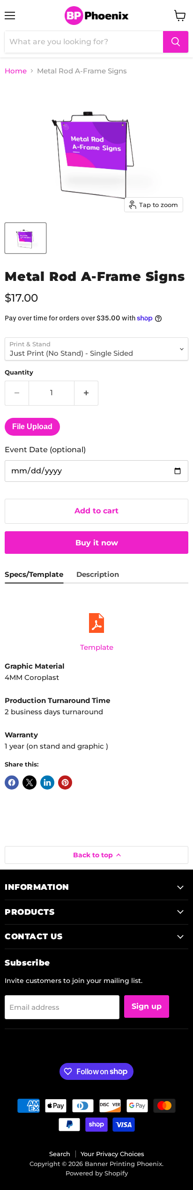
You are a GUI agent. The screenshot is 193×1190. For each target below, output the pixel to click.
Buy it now (96, 542)
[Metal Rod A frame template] (96, 623)
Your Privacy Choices (112, 1154)
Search (59, 1154)
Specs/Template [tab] (34, 574)
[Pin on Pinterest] (65, 782)
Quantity (19, 372)
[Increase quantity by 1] (86, 393)
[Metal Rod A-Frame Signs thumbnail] (25, 238)
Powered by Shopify (97, 1173)
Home (16, 71)
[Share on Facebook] (12, 782)
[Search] (175, 42)
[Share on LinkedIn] (47, 782)
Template (96, 647)
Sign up (147, 1006)
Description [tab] (97, 574)
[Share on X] (29, 782)
